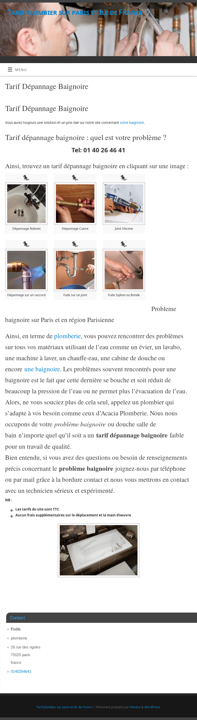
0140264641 (21, 671)
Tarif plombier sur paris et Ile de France (74, 12)
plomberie (67, 335)
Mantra (135, 707)
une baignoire (42, 368)
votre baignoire (132, 122)
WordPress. (152, 707)
